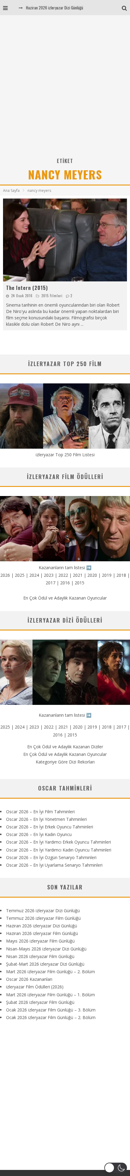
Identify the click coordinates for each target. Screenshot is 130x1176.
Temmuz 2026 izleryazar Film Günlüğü (43, 918)
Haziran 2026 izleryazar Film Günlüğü (42, 933)
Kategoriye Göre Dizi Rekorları (65, 762)
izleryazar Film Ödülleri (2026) (34, 987)
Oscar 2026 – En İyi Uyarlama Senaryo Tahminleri (54, 865)
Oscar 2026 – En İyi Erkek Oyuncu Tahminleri (49, 827)
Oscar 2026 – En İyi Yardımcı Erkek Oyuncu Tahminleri (58, 842)
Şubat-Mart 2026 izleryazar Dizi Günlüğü (45, 964)
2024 (34, 575)
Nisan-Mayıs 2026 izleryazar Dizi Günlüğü (46, 949)
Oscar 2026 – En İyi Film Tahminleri (40, 811)
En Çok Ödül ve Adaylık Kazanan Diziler (65, 746)
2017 (50, 583)
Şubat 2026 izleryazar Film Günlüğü (40, 1002)
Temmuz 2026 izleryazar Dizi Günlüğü (43, 910)
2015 (79, 583)
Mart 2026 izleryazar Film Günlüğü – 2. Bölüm (50, 971)
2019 (107, 575)
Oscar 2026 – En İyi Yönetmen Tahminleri (46, 819)
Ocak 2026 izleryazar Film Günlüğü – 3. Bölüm (51, 1010)
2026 (5, 575)
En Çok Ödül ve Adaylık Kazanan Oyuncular (65, 598)
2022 (63, 575)
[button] (115, 1168)
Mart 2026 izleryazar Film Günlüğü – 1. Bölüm (50, 995)
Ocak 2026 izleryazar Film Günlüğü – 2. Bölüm (51, 1017)
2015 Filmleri (52, 295)
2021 (78, 575)
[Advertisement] (65, 88)
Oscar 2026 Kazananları (29, 979)
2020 (92, 575)
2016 (65, 583)
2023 (49, 575)
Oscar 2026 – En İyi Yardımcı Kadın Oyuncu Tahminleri (58, 850)
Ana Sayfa (11, 190)
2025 (19, 575)
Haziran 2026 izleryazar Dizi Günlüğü (54, 8)
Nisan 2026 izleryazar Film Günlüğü (40, 956)
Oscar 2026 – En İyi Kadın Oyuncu (39, 834)
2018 (121, 575)
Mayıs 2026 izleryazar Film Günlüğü (40, 941)
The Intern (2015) (27, 287)
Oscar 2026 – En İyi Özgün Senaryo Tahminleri (51, 857)
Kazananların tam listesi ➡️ (65, 715)
